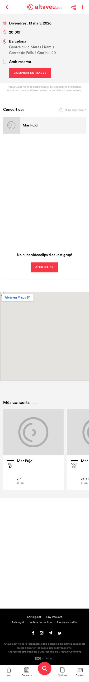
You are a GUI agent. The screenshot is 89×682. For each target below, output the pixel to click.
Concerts (27, 675)
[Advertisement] (44, 188)
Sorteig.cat (34, 617)
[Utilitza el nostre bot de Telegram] (50, 634)
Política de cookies (40, 622)
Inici (9, 675)
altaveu (48, 7)
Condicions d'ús (67, 622)
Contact (80, 675)
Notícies (62, 675)
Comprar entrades (30, 73)
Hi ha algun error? (75, 110)
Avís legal (18, 622)
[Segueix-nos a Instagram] (41, 634)
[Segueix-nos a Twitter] (59, 634)
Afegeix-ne (44, 267)
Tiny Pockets (54, 617)
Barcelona (17, 42)
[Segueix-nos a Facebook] (33, 634)
